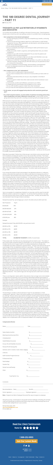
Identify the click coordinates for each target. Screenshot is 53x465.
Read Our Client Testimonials (26, 424)
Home (2, 8)
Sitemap (40, 460)
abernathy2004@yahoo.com (10, 407)
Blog (6, 8)
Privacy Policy (35, 460)
